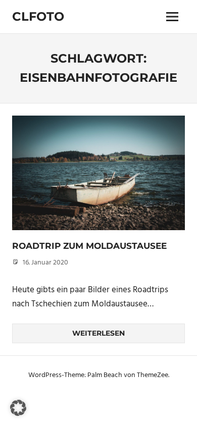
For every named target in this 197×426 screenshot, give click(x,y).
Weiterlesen (98, 333)
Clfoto (38, 16)
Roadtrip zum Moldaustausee (89, 246)
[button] (18, 408)
